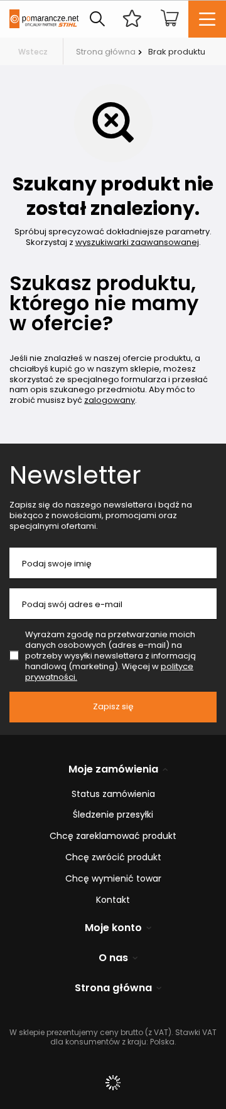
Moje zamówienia (113, 769)
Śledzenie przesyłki (113, 815)
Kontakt (113, 900)
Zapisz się (113, 706)
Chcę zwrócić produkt (113, 857)
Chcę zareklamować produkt (113, 836)
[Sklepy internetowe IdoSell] (113, 1082)
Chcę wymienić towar (113, 878)
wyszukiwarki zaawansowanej (137, 242)
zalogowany (109, 400)
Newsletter (75, 474)
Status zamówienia (113, 794)
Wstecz (33, 51)
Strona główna (106, 52)
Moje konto (113, 928)
